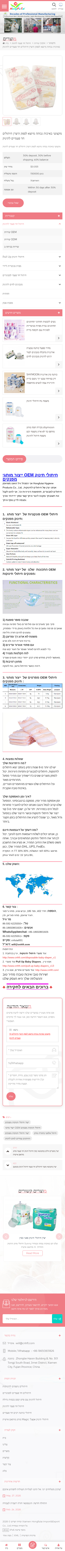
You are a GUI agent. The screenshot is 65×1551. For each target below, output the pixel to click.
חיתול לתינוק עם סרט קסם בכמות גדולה (22, 1399)
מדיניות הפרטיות (28, 1535)
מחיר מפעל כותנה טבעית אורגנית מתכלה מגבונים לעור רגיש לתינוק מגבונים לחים (40, 352)
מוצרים (6, 1451)
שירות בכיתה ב (11, 246)
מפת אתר (7, 1535)
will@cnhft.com (25, 1343)
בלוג (5, 1470)
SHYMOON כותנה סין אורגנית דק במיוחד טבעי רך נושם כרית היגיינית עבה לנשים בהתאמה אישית (42, 379)
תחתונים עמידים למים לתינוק (17, 1138)
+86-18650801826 (43, 1350)
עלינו (5, 1444)
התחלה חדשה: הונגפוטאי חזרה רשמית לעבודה (25, 1503)
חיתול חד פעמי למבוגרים (14, 275)
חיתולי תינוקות (28, 953)
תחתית (6, 293)
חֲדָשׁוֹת (6, 1457)
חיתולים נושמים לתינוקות (15, 1386)
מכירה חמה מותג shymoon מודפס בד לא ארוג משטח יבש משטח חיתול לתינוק (41, 431)
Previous (6, 1236)
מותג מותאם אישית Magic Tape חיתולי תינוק (25, 1419)
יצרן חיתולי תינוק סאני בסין (32, 1237)
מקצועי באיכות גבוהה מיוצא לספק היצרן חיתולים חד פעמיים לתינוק (29, 1036)
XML (16, 1535)
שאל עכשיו (13, 202)
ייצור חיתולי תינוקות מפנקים (17, 1122)
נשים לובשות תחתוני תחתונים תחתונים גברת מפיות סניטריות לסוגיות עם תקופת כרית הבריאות (41, 326)
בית (7, 43)
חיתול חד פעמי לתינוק (21, 43)
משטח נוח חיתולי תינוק (38, 400)
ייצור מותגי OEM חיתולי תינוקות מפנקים (22, 1127)
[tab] (14, 459)
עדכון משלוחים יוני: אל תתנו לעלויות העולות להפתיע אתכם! (32, 1489)
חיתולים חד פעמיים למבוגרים (17, 1393)
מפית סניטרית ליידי (12, 266)
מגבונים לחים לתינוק (13, 284)
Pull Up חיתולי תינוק (13, 256)
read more (32, 1253)
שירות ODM (10, 239)
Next (59, 1236)
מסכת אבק (8, 302)
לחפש (54, 8)
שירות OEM (10, 232)
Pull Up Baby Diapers (28, 961)
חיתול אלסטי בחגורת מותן (45, 1133)
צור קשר (7, 1464)
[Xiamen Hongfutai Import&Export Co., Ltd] (17, 6)
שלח (55, 1318)
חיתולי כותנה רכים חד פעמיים (17, 1412)
